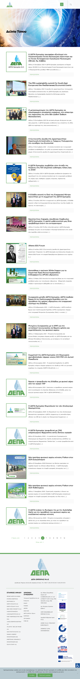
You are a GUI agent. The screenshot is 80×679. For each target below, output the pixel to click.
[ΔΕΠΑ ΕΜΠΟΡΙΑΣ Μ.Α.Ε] (9, 4)
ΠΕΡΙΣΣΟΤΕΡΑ (34, 74)
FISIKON (26, 605)
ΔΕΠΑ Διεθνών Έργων (29, 613)
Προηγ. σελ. (16, 538)
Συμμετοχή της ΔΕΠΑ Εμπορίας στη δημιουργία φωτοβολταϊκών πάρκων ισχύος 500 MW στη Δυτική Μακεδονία (51, 357)
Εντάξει (32, 675)
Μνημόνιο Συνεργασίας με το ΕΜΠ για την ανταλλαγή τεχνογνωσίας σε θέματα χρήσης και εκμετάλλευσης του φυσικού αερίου (49, 328)
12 (64, 538)
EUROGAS (26, 615)
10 (57, 538)
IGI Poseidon (27, 618)
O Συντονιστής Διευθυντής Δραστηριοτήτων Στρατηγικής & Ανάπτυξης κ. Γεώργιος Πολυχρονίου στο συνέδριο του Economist (50, 141)
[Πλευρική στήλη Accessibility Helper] (77, 665)
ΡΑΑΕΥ (25, 603)
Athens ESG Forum (36, 246)
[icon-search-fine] (70, 4)
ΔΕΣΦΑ (26, 608)
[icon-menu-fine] (61, 4)
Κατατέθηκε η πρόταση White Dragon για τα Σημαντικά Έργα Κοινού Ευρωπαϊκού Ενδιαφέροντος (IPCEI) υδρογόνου (47, 272)
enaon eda (26, 610)
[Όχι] (78, 673)
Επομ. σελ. (39, 542)
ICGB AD (26, 621)
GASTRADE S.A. (11, 601)
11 (60, 538)
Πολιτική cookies (45, 675)
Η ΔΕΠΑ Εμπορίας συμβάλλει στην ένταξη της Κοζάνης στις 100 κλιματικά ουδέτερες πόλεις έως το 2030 (50, 167)
